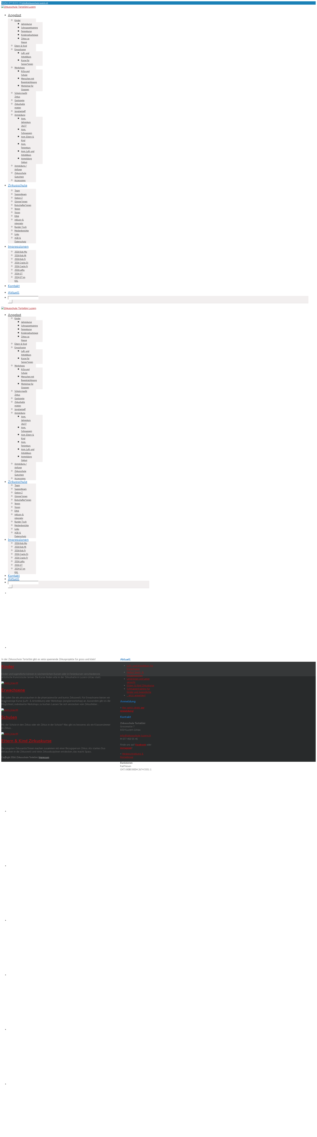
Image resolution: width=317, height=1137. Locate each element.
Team (17, 190)
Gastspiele (19, 100)
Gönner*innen (21, 201)
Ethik (17, 216)
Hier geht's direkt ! (132, 709)
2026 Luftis (20, 270)
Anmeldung (20, 115)
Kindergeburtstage (29, 35)
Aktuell (13, 292)
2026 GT (19, 273)
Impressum (44, 757)
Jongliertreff (20, 111)
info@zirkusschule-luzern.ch (35, 3)
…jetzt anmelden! (136, 695)
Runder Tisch (21, 227)
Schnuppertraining (29, 27)
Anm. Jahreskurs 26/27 (26, 122)
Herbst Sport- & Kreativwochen (135, 674)
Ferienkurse (26, 31)
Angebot (14, 15)
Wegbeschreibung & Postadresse (131, 755)
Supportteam (21, 194)
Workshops (20, 67)
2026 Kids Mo (21, 251)
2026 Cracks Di (21, 262)
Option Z (19, 198)
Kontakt (14, 286)
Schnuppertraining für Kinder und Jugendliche (139, 690)
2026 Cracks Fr (21, 266)
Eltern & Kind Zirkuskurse (26, 741)
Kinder (17, 20)
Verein (17, 208)
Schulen (9, 717)
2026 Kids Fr (20, 259)
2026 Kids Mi (20, 255)
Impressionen (18, 246)
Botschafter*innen (23, 205)
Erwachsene (20, 49)
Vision (17, 212)
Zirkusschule (17, 185)
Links (17, 234)
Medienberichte (22, 230)
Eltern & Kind (21, 45)
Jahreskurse (26, 24)
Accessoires (20, 180)
